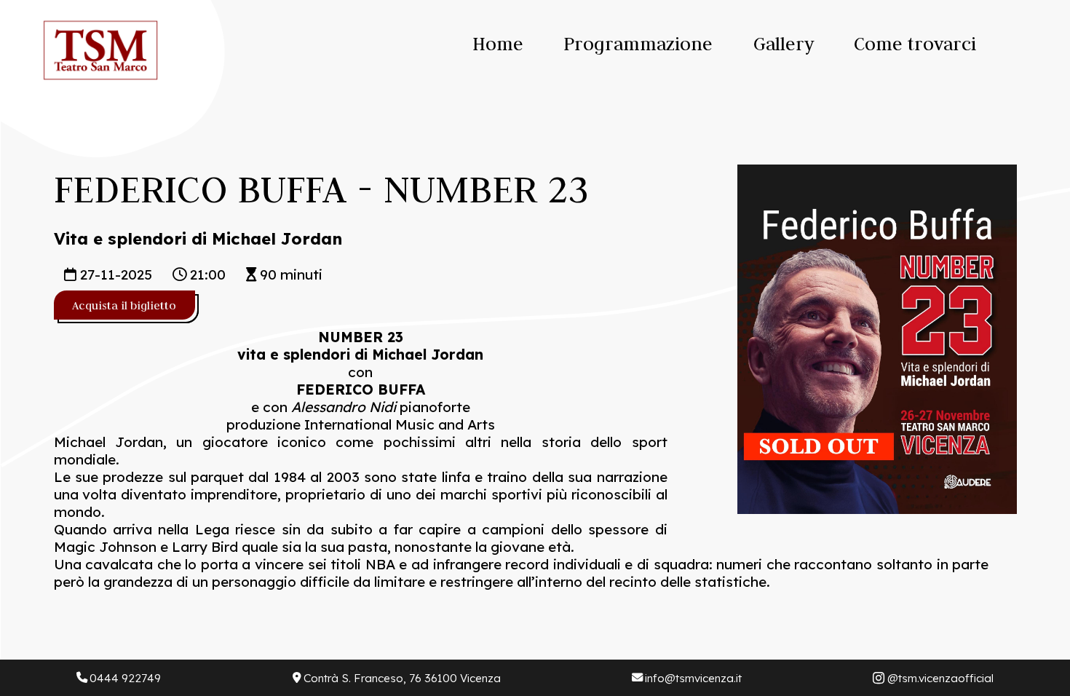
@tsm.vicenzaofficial (940, 678)
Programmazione (638, 43)
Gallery (783, 43)
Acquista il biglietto (124, 305)
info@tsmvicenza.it (693, 678)
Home (497, 43)
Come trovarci (915, 43)
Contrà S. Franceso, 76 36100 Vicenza (402, 678)
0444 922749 (125, 678)
